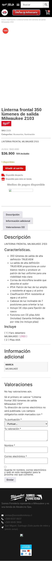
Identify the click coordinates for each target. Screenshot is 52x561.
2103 (23, 336)
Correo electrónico (15, 456)
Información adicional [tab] (18, 220)
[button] (18, 4)
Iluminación (11, 20)
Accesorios (18, 134)
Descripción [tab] (12, 214)
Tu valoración (12, 429)
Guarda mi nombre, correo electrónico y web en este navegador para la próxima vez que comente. (25, 472)
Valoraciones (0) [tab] (15, 227)
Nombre (9, 445)
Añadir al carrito (14, 168)
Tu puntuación (13, 419)
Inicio (3, 20)
